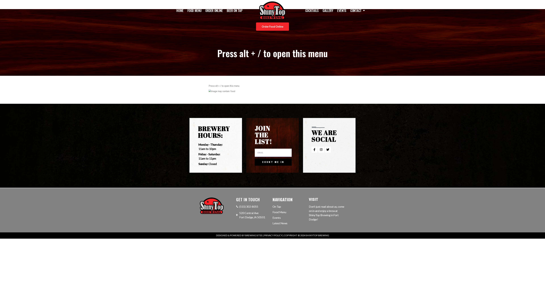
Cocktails (312, 10)
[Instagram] (321, 150)
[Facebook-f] (314, 150)
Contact (355, 10)
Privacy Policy (273, 235)
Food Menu (194, 10)
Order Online (214, 10)
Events (341, 10)
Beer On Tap (235, 10)
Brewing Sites (253, 235)
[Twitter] (328, 150)
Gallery (328, 10)
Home (180, 10)
